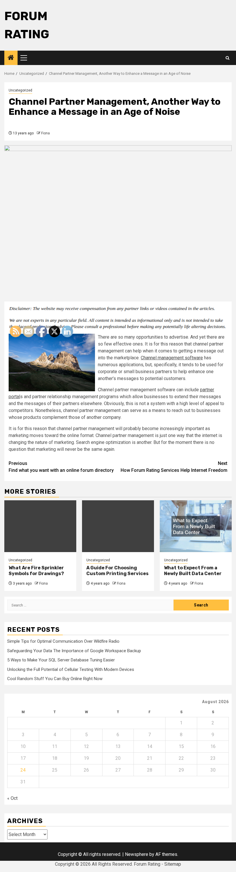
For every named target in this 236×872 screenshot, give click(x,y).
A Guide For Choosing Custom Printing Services (117, 571)
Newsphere (136, 854)
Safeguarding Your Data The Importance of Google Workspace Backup (74, 650)
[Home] (11, 58)
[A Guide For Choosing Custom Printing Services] (118, 526)
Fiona (45, 133)
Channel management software (172, 357)
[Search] (227, 58)
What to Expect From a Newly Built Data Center (193, 571)
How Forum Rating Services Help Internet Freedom (174, 467)
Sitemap (172, 864)
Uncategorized (20, 90)
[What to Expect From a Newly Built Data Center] (196, 526)
